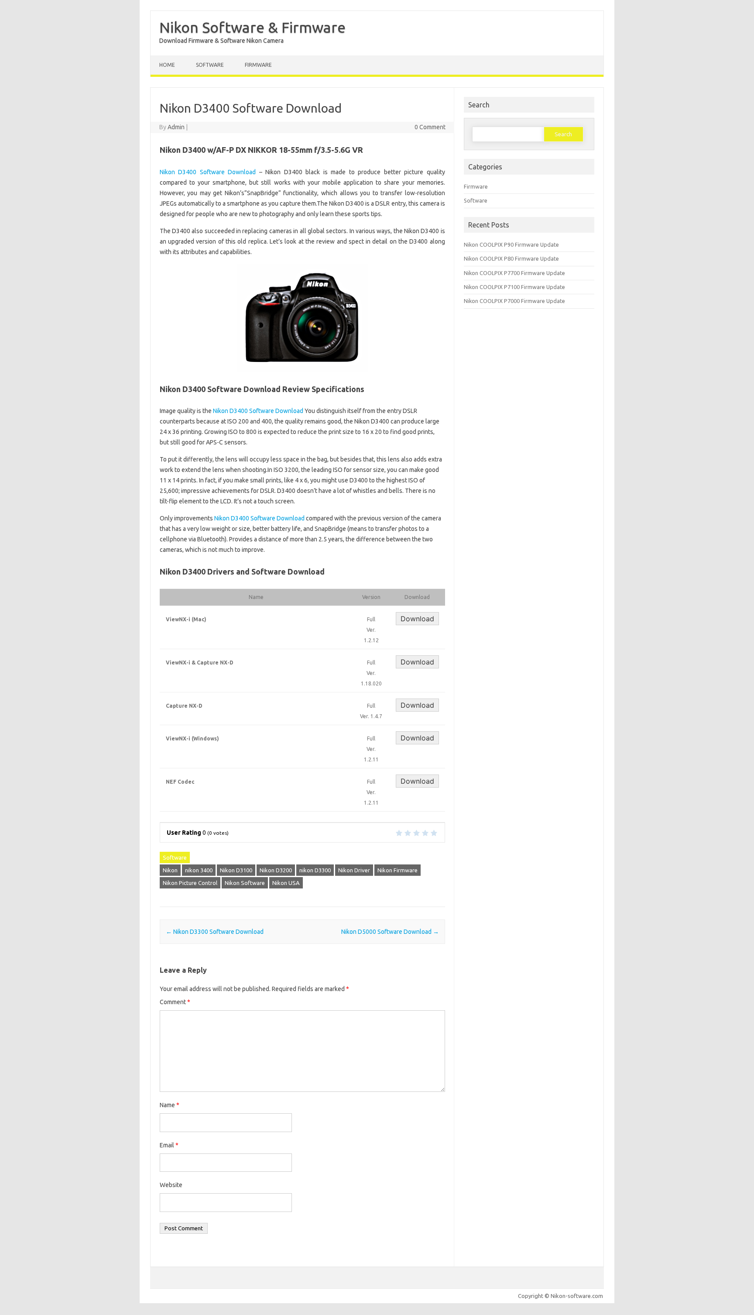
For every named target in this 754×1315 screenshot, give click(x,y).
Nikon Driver (354, 870)
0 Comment (430, 127)
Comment (175, 1001)
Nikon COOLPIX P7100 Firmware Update (514, 287)
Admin (176, 127)
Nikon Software (245, 883)
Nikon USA (286, 883)
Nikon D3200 (276, 870)
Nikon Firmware (397, 870)
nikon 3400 (198, 870)
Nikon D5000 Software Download (390, 931)
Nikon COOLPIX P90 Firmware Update (511, 244)
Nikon (170, 870)
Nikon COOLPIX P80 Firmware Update (511, 258)
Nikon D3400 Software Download (208, 172)
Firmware (258, 65)
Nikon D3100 (236, 870)
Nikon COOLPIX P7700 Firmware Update (514, 273)
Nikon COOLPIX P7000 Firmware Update (514, 301)
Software (210, 65)
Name (169, 1105)
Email (169, 1145)
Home (167, 65)
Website (171, 1184)
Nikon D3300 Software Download (215, 931)
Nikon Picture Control (190, 883)
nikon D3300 (315, 870)
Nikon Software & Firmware (252, 27)
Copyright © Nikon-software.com (560, 1296)
